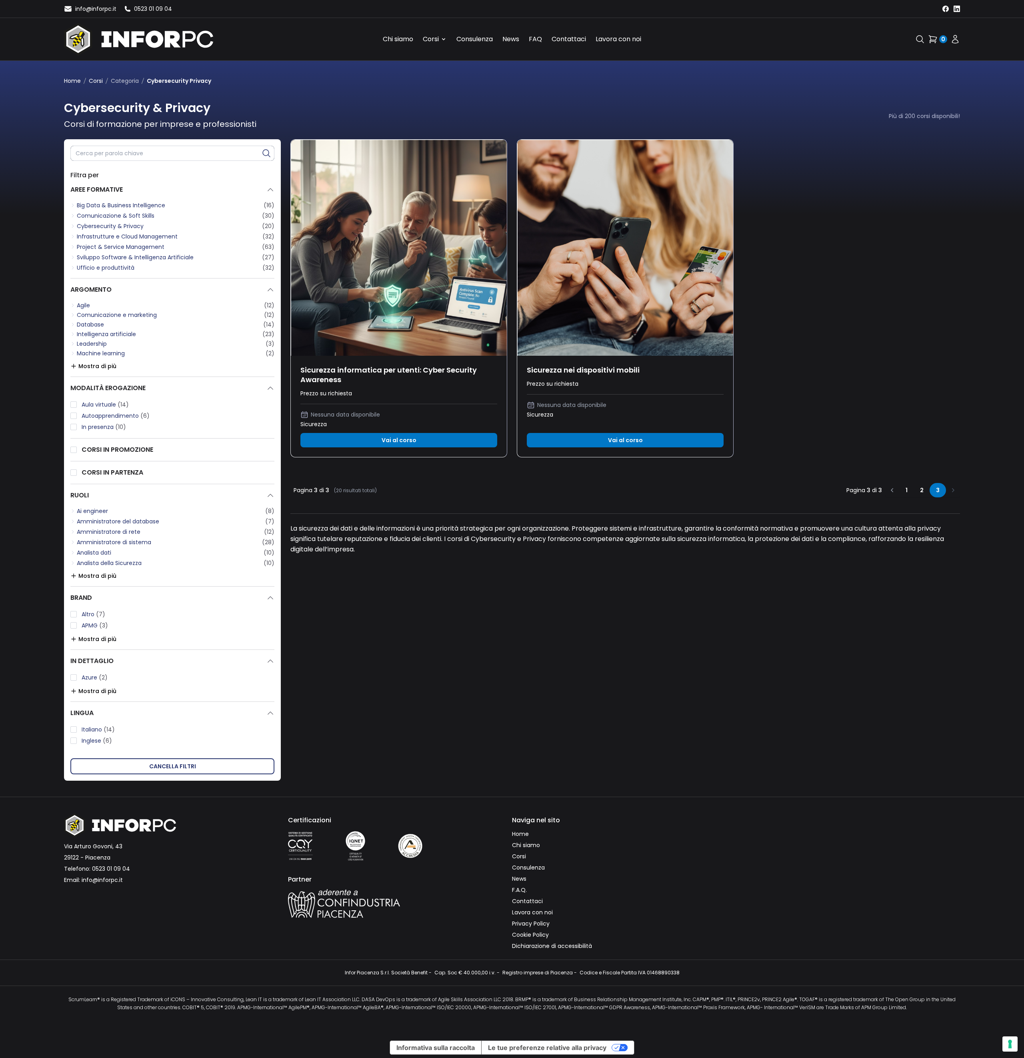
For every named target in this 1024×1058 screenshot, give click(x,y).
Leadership (92, 344)
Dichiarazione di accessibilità (552, 946)
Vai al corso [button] (399, 440)
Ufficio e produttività (105, 268)
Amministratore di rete (108, 532)
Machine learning (101, 353)
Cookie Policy (530, 935)
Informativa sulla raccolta (435, 1048)
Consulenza (474, 39)
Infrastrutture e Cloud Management (127, 236)
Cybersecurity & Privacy (110, 226)
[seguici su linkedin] (957, 9)
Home (72, 81)
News (510, 39)
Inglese (97, 741)
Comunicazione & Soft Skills (115, 216)
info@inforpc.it (102, 880)
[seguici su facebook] (945, 9)
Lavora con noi (618, 39)
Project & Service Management (120, 247)
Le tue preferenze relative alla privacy (547, 1048)
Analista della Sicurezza (109, 563)
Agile (83, 305)
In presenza (104, 427)
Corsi (431, 39)
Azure (95, 677)
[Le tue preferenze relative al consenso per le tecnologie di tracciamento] (1010, 1044)
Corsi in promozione (117, 449)
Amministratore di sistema (114, 542)
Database (90, 325)
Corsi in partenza (112, 472)
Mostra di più (97, 366)
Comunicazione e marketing (117, 315)
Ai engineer (92, 511)
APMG (95, 625)
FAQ (535, 39)
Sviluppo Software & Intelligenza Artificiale (135, 257)
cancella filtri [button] (172, 766)
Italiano (98, 729)
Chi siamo (398, 39)
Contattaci (569, 39)
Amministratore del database (118, 521)
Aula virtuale (105, 405)
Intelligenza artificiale (106, 334)
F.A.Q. (519, 890)
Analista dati (94, 553)
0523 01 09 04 (111, 869)
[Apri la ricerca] (920, 39)
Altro (93, 614)
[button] (266, 153)
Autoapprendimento (116, 416)
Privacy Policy (531, 924)
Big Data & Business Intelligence (121, 205)
